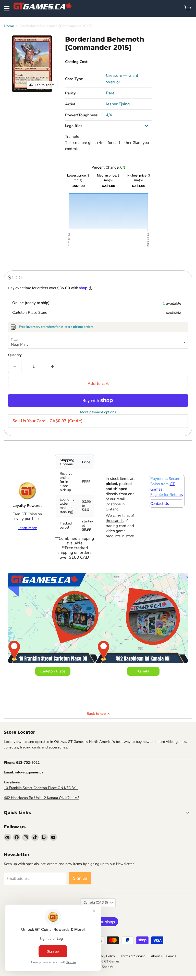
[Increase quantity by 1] (52, 366)
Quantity (15, 355)
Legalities (73, 125)
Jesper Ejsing (118, 104)
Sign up (80, 878)
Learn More (27, 527)
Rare (110, 93)
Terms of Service (133, 956)
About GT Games (163, 956)
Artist (70, 104)
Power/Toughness (81, 115)
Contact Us (159, 503)
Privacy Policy (104, 956)
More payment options (98, 412)
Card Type (74, 78)
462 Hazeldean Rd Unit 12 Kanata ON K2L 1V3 (41, 797)
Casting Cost (76, 61)
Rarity (70, 93)
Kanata (143, 671)
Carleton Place (52, 671)
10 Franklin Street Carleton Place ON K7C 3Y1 (41, 787)
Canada (95, 902)
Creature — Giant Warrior (122, 79)
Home (9, 26)
